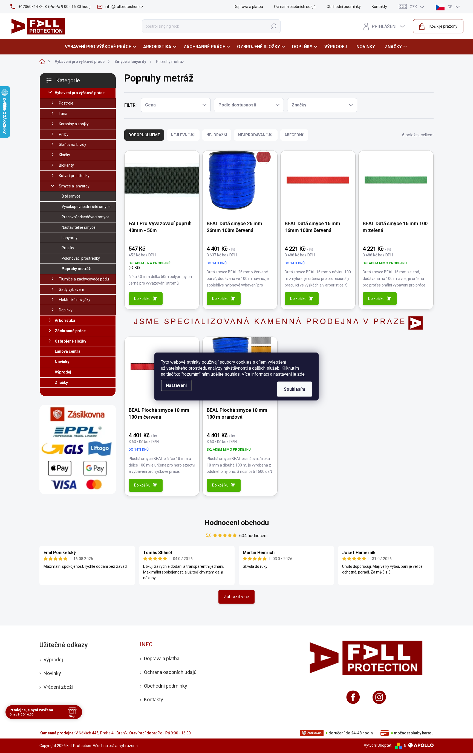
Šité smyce (71, 196)
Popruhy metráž (76, 269)
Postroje (66, 103)
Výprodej (63, 372)
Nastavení (176, 385)
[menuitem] (101, 46)
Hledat (273, 26)
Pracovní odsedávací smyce (85, 217)
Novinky (62, 362)
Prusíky (68, 248)
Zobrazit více (236, 596)
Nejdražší (216, 135)
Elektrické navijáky (74, 299)
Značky (61, 382)
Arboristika (65, 320)
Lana (63, 113)
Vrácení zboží (58, 687)
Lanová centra (67, 351)
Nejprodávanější (255, 135)
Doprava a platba (248, 6)
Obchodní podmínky (344, 6)
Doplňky (66, 310)
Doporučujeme (144, 135)
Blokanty (66, 165)
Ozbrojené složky (70, 341)
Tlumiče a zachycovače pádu (84, 279)
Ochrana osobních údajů (295, 6)
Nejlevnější (183, 135)
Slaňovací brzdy (72, 144)
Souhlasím (294, 389)
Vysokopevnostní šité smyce (86, 206)
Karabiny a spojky (74, 124)
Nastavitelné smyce (79, 227)
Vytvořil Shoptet (377, 745)
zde (301, 374)
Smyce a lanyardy (74, 186)
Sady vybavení (71, 289)
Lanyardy (69, 238)
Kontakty (379, 6)
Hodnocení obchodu (236, 523)
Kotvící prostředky (74, 175)
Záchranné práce (70, 331)
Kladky (64, 155)
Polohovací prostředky (81, 258)
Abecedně (294, 135)
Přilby (63, 134)
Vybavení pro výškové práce (80, 93)
